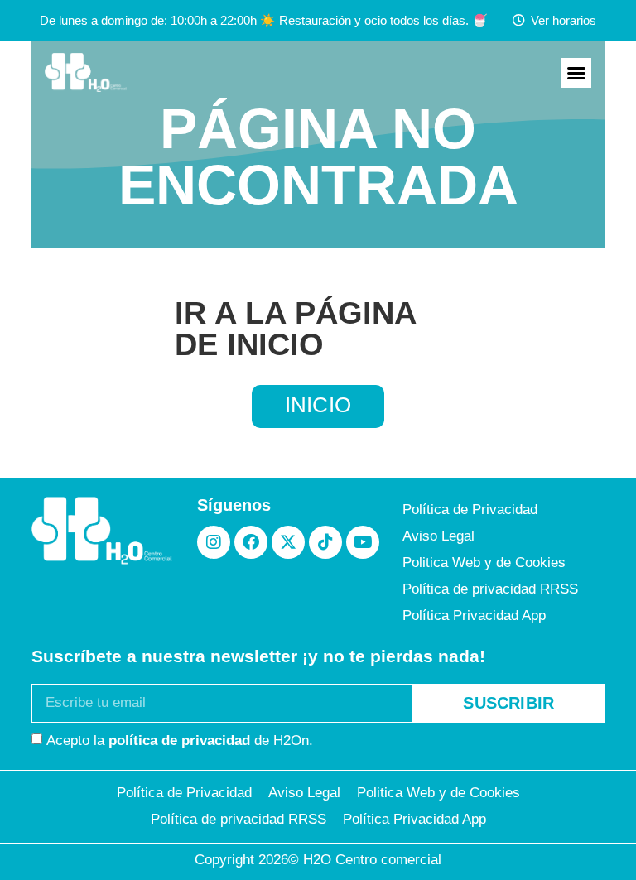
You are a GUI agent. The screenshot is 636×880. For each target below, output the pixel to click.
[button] (576, 73)
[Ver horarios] (519, 20)
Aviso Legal (438, 536)
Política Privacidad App (474, 615)
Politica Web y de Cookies (484, 562)
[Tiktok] (325, 542)
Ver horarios (563, 20)
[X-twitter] (288, 542)
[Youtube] (362, 542)
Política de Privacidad (469, 509)
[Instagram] (213, 542)
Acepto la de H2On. (179, 740)
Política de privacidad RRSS (490, 589)
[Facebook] (250, 542)
